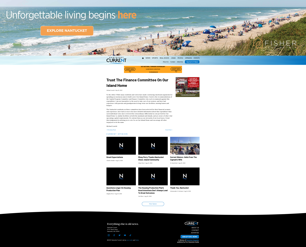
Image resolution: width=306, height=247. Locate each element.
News (148, 58)
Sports (155, 58)
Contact (172, 62)
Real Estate (164, 58)
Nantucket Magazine (192, 240)
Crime (173, 58)
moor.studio (129, 240)
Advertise (180, 62)
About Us (165, 62)
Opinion (188, 58)
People (180, 58)
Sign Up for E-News (192, 62)
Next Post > (168, 130)
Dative (137, 240)
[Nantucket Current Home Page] (116, 60)
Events (197, 58)
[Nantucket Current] (190, 223)
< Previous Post (111, 130)
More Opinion (153, 204)
